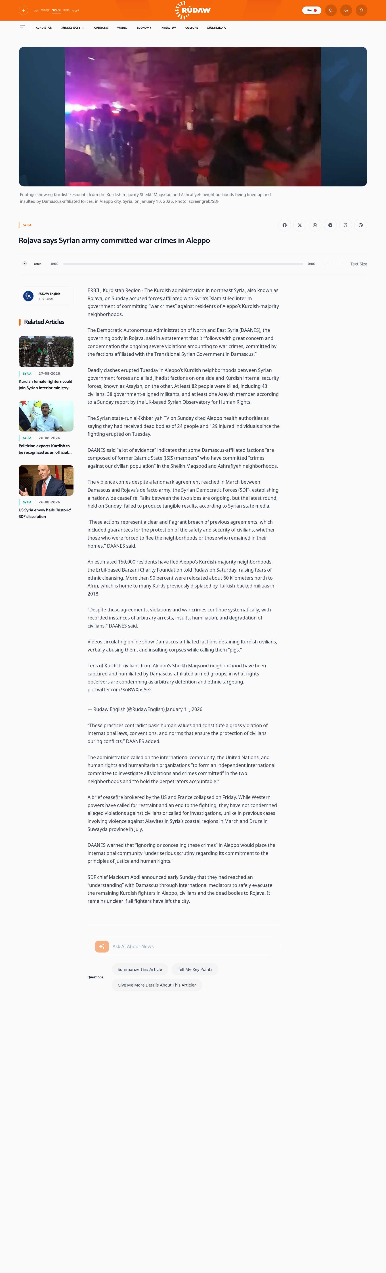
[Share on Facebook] (284, 225)
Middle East (70, 28)
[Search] (331, 10)
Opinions (101, 28)
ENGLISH (56, 10)
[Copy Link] (360, 225)
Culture (191, 28)
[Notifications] (361, 10)
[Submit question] (102, 947)
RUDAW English (49, 294)
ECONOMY (144, 28)
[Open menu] (22, 28)
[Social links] (23, 10)
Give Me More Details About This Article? (157, 985)
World (122, 28)
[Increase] (341, 264)
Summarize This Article (140, 969)
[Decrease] (326, 264)
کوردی (75, 10)
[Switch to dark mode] (346, 10)
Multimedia (216, 28)
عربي (36, 10)
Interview (168, 28)
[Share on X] (299, 225)
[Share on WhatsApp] (315, 225)
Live (309, 10)
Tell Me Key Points (195, 969)
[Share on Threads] (345, 225)
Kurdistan (44, 28)
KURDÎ (66, 10)
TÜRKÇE (45, 10)
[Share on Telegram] (330, 225)
